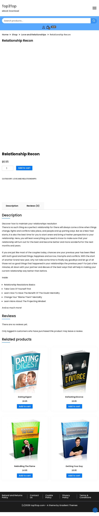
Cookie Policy (49, 496)
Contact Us (34, 496)
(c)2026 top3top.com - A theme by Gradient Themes (49, 505)
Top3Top (9, 6)
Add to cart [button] (25, 406)
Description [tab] (12, 205)
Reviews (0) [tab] (33, 205)
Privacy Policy (66, 496)
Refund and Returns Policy (12, 496)
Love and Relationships (24, 178)
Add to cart (24, 167)
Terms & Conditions (85, 496)
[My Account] (43, 27)
